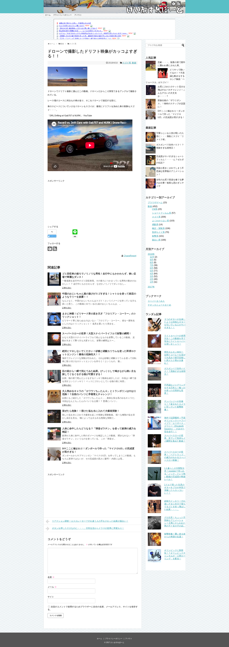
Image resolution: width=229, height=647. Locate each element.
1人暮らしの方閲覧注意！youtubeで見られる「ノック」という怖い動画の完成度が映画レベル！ (174, 474)
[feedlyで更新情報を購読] (173, 3)
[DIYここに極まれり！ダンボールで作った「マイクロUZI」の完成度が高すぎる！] (54, 454)
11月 (152, 257)
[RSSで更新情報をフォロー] (178, 3)
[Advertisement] (70, 201)
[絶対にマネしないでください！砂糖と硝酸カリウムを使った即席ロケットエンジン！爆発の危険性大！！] (54, 356)
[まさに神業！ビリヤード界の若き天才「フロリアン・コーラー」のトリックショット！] (54, 319)
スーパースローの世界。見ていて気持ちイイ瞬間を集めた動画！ (174, 438)
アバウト (78, 15)
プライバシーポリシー (62, 15)
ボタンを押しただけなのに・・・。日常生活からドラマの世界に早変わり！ (88, 528)
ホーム (48, 15)
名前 (51, 577)
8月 (151, 262)
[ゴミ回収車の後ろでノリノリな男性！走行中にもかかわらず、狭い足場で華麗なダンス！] (54, 279)
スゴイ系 (126, 63)
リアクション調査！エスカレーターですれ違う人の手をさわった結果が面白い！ (90, 521)
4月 (151, 273)
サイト (51, 597)
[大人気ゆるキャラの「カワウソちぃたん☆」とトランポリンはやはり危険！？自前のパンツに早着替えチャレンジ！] (54, 396)
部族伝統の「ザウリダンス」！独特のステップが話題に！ (171, 103)
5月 (151, 271)
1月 (151, 282)
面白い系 (156, 240)
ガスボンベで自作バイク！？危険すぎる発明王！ (174, 371)
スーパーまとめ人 (156, 301)
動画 (134, 63)
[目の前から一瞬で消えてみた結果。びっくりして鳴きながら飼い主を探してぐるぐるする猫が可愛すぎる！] (54, 376)
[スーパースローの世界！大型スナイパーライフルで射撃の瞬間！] (54, 339)
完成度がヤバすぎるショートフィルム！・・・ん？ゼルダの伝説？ (170, 159)
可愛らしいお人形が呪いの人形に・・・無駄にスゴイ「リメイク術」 (170, 136)
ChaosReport (130, 256)
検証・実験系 (158, 228)
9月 (151, 260)
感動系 (155, 224)
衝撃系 (155, 236)
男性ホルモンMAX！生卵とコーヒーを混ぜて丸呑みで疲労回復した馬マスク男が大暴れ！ (174, 357)
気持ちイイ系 (158, 232)
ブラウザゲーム (155, 202)
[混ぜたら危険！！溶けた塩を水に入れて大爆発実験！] (54, 416)
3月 (151, 276)
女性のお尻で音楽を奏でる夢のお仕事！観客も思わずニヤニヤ (170, 183)
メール (52, 587)
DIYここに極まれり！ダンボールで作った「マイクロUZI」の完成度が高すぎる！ (171, 114)
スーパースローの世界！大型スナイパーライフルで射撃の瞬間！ (96, 333)
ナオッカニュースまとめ (159, 305)
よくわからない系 (160, 221)
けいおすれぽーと (117, 642)
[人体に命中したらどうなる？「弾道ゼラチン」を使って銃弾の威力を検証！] (54, 434)
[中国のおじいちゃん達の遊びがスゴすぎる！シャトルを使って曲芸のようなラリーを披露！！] (54, 299)
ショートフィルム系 (161, 213)
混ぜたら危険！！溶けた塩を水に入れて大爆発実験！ (90, 411)
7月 (151, 265)
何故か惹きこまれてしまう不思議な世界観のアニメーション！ (170, 171)
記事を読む (66, 288)
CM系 (154, 209)
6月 (151, 268)
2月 (151, 279)
